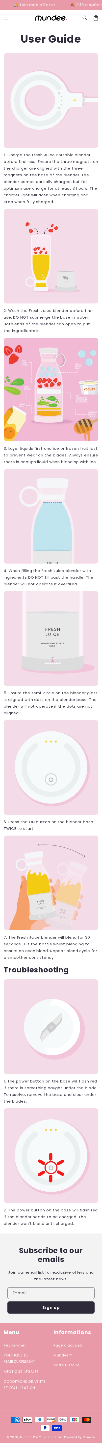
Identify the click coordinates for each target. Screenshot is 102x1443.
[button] (84, 17)
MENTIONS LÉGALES (21, 1371)
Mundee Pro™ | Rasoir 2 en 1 (41, 1437)
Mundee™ (63, 1355)
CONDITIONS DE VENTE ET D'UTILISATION (25, 1384)
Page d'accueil (67, 1345)
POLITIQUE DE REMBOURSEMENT (19, 1358)
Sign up (51, 1307)
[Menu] (6, 17)
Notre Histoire (66, 1365)
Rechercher (15, 1345)
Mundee (89, 1437)
